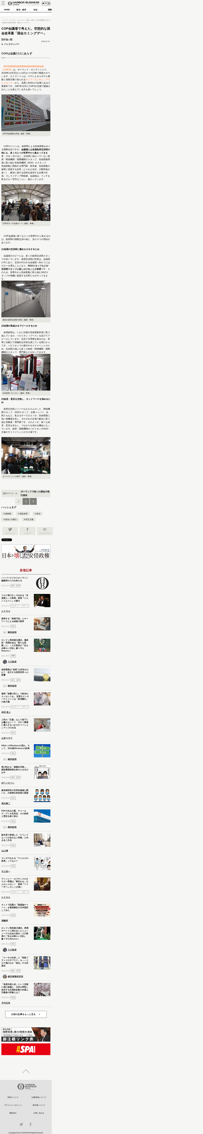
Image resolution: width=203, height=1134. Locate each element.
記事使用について (39, 1097)
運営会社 (13, 1113)
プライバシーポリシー (13, 1105)
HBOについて (13, 1097)
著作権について (39, 1105)
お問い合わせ (38, 1113)
